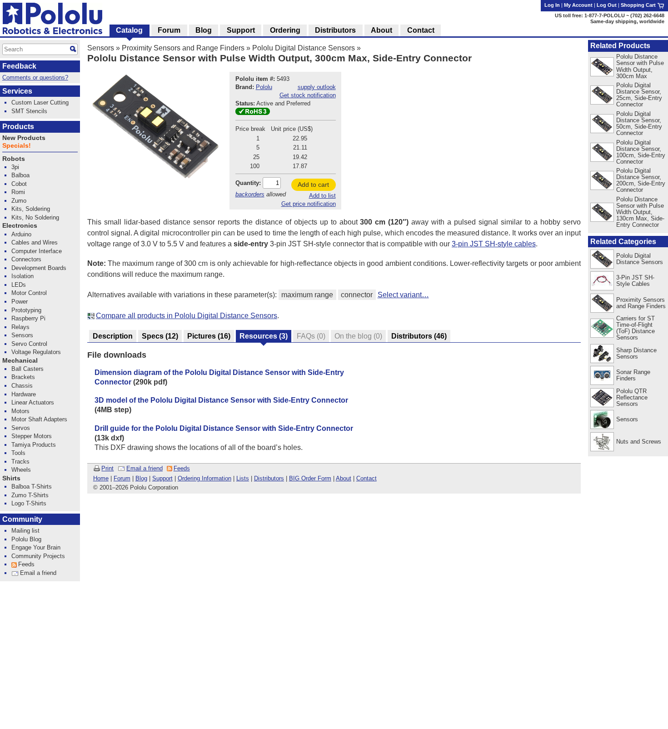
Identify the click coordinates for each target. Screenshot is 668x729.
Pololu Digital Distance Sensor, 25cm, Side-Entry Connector (639, 95)
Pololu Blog (26, 539)
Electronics (19, 225)
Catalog (129, 30)
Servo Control (29, 343)
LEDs (18, 284)
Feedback (19, 66)
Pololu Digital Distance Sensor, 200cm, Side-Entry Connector (640, 180)
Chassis (22, 385)
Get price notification (308, 203)
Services (17, 91)
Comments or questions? (35, 77)
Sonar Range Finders (633, 375)
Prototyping (26, 310)
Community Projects (38, 556)
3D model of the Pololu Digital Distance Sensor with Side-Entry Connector (221, 400)
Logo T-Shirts (28, 503)
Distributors (269, 478)
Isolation (22, 276)
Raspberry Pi (28, 318)
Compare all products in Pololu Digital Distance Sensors (186, 316)
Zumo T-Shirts (30, 495)
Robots (13, 158)
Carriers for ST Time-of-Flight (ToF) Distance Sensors (635, 328)
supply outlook (317, 87)
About (343, 478)
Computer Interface (36, 251)
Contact (366, 478)
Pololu (264, 87)
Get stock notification (307, 95)
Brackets (23, 377)
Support (162, 478)
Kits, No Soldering (35, 217)
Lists (242, 478)
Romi (18, 192)
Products (18, 126)
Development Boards (38, 268)
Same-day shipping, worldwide (627, 21)
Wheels (21, 469)
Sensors (100, 48)
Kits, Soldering (30, 208)
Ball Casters (27, 368)
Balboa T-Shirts (31, 486)
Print (107, 468)
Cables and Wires (34, 242)
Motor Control (29, 293)
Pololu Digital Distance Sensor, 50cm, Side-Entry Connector (639, 123)
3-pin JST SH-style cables (494, 244)
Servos (20, 427)
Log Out (607, 5)
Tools (18, 452)
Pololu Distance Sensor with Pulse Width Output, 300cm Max (640, 66)
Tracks (20, 461)
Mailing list (25, 530)
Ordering (285, 30)
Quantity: (248, 183)
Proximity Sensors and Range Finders (183, 48)
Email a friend (144, 468)
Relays (20, 327)
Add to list (322, 195)
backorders (249, 194)
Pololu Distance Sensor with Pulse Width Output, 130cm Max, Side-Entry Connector (640, 212)
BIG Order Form (310, 478)
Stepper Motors (31, 436)
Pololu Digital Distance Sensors (303, 48)
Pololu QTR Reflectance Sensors (632, 397)
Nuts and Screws (638, 441)
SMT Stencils (29, 111)
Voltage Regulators (36, 352)
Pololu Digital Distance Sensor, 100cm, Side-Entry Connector (640, 152)
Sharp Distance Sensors (636, 353)
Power (19, 301)
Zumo (18, 200)
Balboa (20, 175)
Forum (122, 478)
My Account (578, 5)
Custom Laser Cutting (40, 102)
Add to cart (313, 184)
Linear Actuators (32, 402)
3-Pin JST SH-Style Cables (635, 280)
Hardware (23, 394)
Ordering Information (204, 478)
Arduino (21, 234)
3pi (15, 167)
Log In (552, 5)
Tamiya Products (33, 444)
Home (101, 478)
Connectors (26, 259)
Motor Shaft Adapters (39, 419)
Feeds (182, 468)
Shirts (11, 478)
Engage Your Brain (35, 547)
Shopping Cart (639, 5)
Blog (141, 478)
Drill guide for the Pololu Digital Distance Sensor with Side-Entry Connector (224, 428)
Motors (20, 411)
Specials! (16, 145)
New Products (23, 138)
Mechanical (20, 360)
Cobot (19, 183)
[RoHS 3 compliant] (252, 113)
